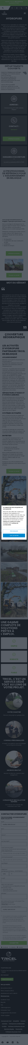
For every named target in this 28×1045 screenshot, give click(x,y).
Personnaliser (14, 531)
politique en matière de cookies (11, 521)
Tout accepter (14, 535)
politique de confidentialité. (10, 523)
